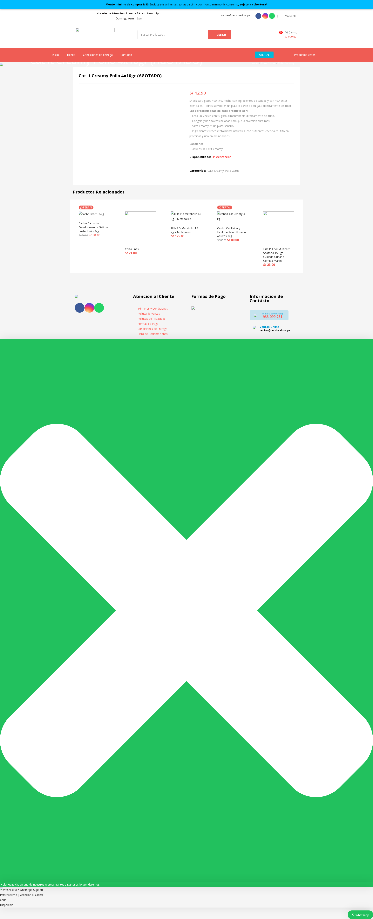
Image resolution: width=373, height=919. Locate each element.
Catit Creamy (286, 63)
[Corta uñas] (140, 226)
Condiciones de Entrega (98, 55)
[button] (235, 15)
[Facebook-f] (80, 308)
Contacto (126, 55)
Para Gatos (268, 63)
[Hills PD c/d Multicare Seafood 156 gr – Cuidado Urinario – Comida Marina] (278, 226)
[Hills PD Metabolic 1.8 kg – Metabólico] (186, 216)
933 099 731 (272, 316)
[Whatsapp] (272, 16)
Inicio (55, 55)
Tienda (71, 55)
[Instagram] (265, 16)
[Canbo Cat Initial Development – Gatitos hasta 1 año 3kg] (91, 214)
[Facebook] (258, 16)
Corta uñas (132, 249)
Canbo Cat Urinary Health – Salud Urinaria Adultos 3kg (231, 232)
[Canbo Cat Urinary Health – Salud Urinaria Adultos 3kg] (232, 216)
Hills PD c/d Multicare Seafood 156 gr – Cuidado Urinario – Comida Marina (276, 255)
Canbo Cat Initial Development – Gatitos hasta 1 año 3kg (93, 227)
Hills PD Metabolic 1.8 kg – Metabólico (184, 230)
